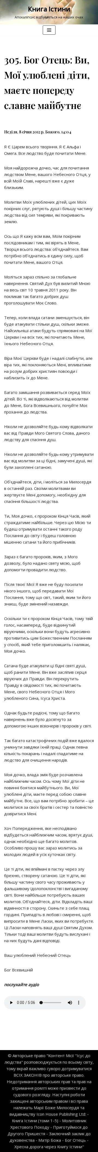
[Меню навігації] (49, 30)
